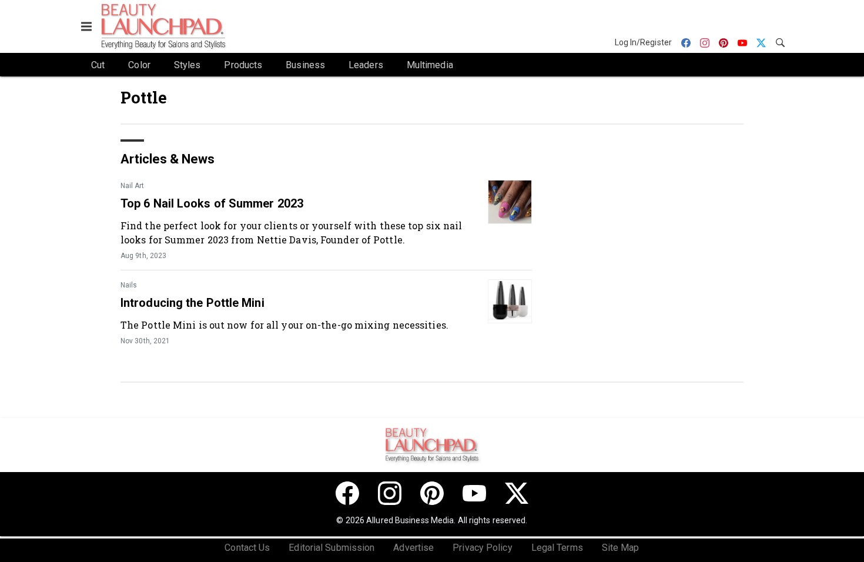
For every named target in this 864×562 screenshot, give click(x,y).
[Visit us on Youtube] (474, 493)
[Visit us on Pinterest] (432, 493)
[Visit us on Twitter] (516, 493)
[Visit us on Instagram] (389, 493)
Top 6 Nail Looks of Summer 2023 (211, 203)
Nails (128, 285)
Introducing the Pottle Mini (192, 303)
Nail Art (132, 186)
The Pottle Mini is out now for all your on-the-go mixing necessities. (284, 325)
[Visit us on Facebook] (347, 493)
